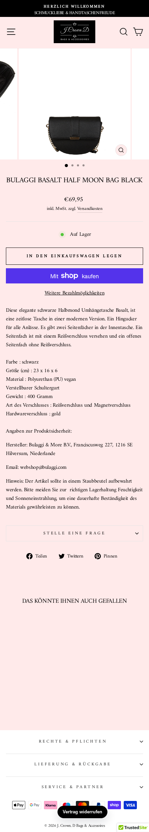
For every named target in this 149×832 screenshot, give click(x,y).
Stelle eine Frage (74, 533)
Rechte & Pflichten (73, 741)
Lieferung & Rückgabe (72, 764)
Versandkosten (90, 209)
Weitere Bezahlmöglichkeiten (74, 293)
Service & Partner (73, 787)
